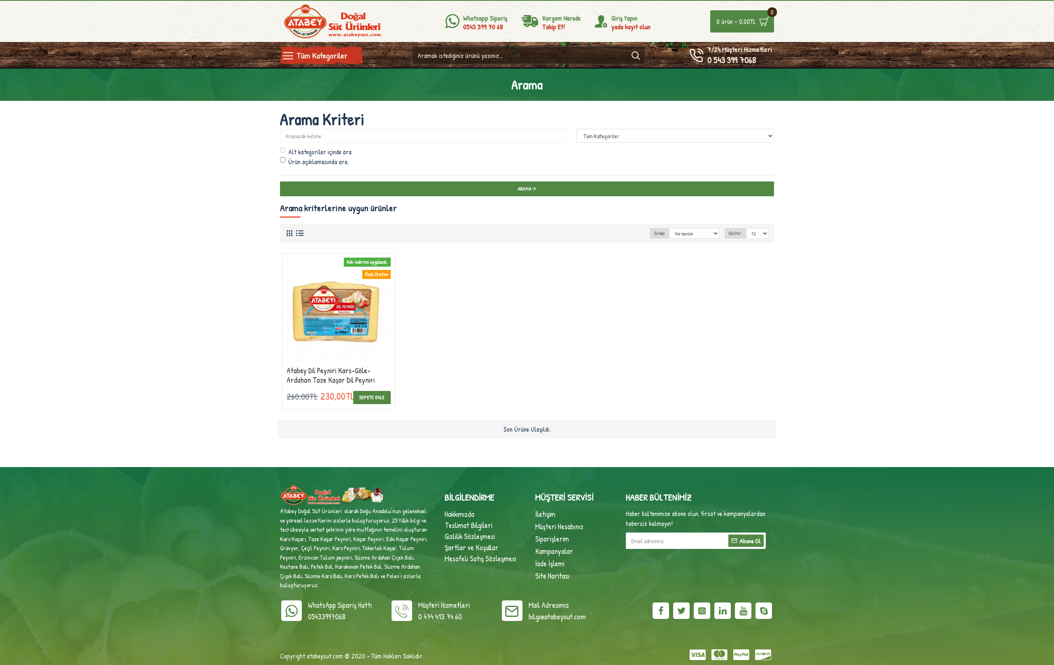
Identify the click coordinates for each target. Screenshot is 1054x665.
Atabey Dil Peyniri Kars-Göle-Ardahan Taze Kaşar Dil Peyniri (331, 375)
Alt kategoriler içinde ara (320, 151)
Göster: (735, 233)
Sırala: (659, 233)
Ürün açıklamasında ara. (318, 161)
